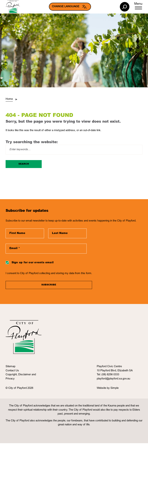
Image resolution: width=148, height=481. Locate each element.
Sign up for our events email (33, 262)
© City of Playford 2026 (19, 388)
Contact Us (12, 370)
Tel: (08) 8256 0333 (108, 374)
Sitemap (10, 366)
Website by (103, 388)
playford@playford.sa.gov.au (113, 378)
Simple (114, 388)
